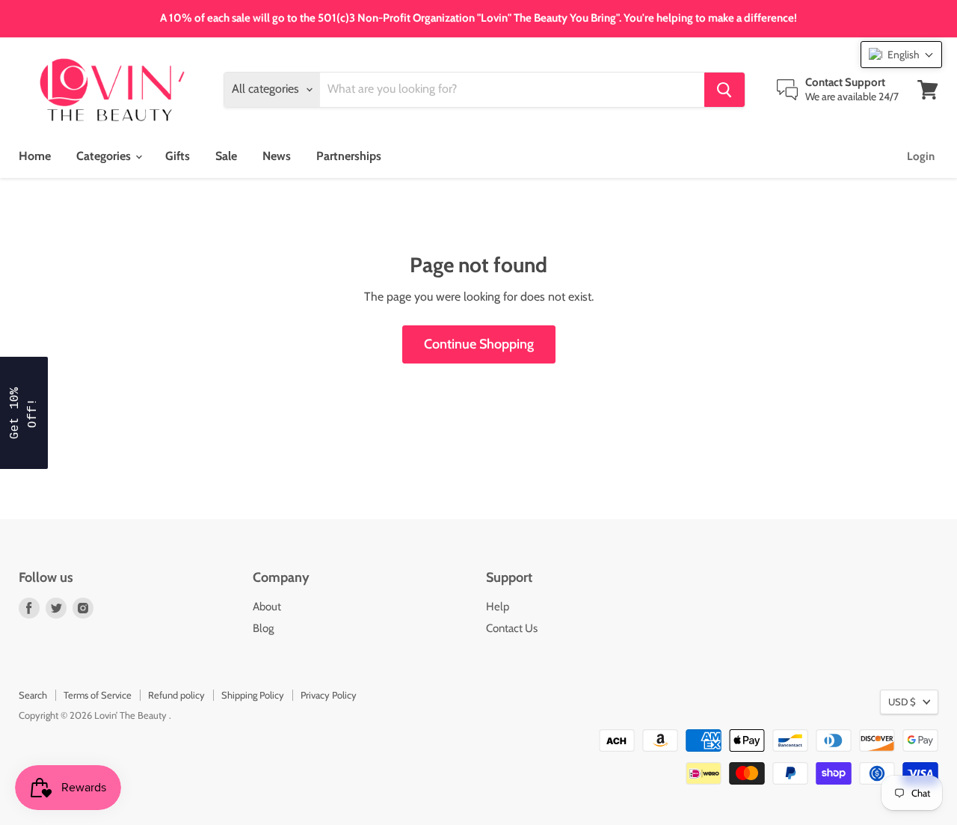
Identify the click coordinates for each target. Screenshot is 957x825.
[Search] (724, 90)
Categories (105, 156)
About (267, 606)
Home (35, 156)
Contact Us (512, 628)
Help (497, 606)
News (276, 156)
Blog (263, 628)
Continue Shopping (479, 344)
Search (33, 695)
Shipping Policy (252, 695)
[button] (901, 54)
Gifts (177, 156)
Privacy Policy (329, 695)
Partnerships (348, 156)
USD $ (902, 702)
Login (921, 156)
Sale (226, 156)
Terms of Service (98, 695)
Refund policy (176, 695)
